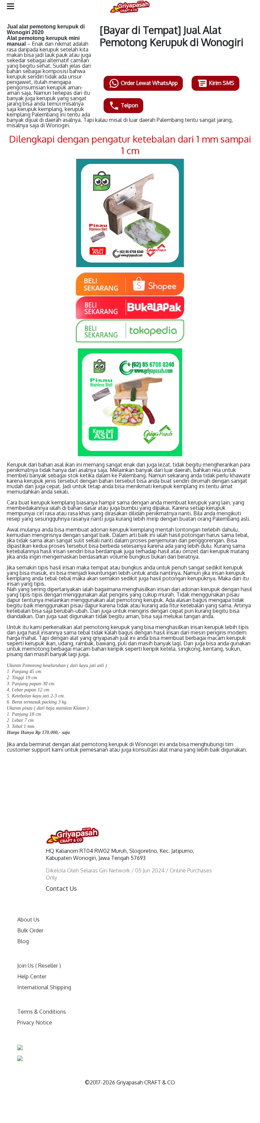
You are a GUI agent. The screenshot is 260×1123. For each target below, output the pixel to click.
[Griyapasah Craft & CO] (130, 7)
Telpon (129, 105)
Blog (23, 941)
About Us (28, 919)
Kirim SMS (221, 83)
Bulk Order (30, 930)
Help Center (31, 976)
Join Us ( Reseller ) (39, 965)
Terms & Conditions (41, 1011)
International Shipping (44, 987)
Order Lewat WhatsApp (149, 83)
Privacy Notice (34, 1022)
